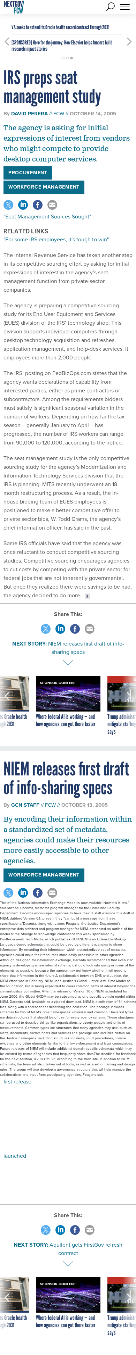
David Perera (29, 113)
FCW (58, 113)
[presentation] (7, 706)
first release (17, 1082)
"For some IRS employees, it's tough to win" (56, 239)
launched (14, 1156)
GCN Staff (25, 805)
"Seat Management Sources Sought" (47, 217)
